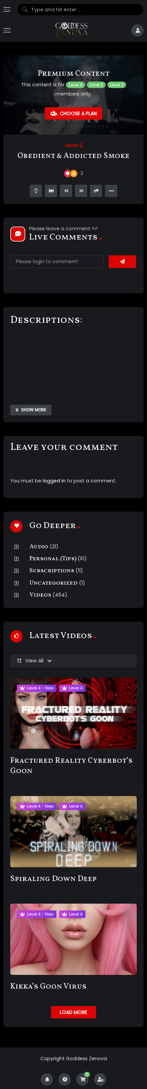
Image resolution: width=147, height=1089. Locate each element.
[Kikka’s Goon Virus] (73, 939)
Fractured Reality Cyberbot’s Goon (71, 766)
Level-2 (73, 145)
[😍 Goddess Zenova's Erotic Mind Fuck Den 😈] (70, 31)
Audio (38, 546)
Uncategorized (53, 583)
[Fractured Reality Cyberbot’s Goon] (73, 713)
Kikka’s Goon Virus (48, 986)
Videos (40, 595)
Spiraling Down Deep (53, 879)
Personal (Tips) (52, 558)
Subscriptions (51, 570)
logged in (54, 480)
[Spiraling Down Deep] (73, 831)
